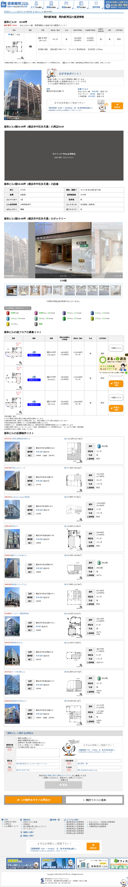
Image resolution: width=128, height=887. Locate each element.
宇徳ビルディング (18, 468)
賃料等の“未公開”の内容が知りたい (32, 743)
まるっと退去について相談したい (31, 745)
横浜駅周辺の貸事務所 (75, 822)
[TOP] (14, 4)
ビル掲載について (11, 826)
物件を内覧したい (25, 738)
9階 (65, 468)
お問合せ (85, 106)
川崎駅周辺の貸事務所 (97, 826)
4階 (34, 352)
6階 (34, 377)
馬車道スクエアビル (19, 584)
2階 (65, 526)
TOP (6, 820)
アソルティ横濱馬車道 (20, 613)
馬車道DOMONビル (18, 701)
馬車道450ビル (17, 643)
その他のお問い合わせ (27, 747)
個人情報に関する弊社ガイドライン (58, 775)
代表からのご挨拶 (30, 822)
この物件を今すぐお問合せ (35, 799)
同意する (64, 780)
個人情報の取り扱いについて (34, 826)
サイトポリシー (29, 829)
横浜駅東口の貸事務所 (75, 826)
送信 (64, 784)
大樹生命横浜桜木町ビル (20, 439)
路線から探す (28, 836)
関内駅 (92, 94)
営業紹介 (26, 824)
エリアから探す (72, 820)
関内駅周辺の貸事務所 (75, 829)
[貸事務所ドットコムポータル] (92, 869)
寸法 (18, 35)
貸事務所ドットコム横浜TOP (13, 11)
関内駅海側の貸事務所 (75, 831)
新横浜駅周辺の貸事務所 (98, 824)
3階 (65, 439)
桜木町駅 (91, 96)
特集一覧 (56, 820)
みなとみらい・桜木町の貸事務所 (102, 822)
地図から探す (28, 832)
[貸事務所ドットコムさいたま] (58, 869)
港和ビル (38, 11)
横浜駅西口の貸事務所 (75, 824)
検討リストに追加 (96, 800)
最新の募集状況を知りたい (28, 740)
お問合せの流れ (10, 822)
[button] (64, 156)
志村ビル (14, 526)
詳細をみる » (34, 355)
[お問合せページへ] (93, 850)
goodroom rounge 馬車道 (20, 497)
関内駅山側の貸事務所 (75, 833)
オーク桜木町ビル (18, 672)
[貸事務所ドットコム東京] (23, 869)
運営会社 (26, 820)
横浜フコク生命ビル (19, 555)
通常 (12, 35)
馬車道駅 (29, 11)
